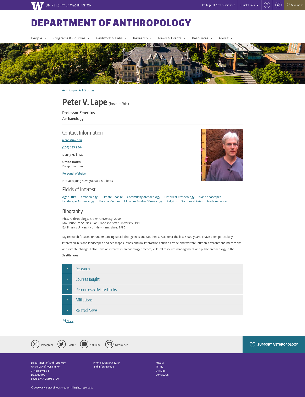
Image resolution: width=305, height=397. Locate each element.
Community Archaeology (143, 197)
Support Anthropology (277, 344)
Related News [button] (86, 310)
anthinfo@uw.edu (103, 366)
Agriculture (69, 197)
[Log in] (267, 5)
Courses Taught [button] (88, 279)
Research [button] (83, 268)
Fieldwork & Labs (109, 38)
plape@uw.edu (72, 140)
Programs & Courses (68, 38)
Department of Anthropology (111, 22)
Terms (159, 366)
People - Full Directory (81, 90)
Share (69, 321)
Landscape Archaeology (78, 201)
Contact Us (162, 374)
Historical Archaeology (179, 197)
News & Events (170, 38)
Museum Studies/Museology (143, 201)
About (223, 38)
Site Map (161, 371)
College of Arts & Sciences (218, 5)
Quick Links (247, 5)
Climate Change (112, 197)
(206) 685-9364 (72, 147)
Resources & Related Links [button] (96, 289)
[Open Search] (278, 5)
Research (140, 38)
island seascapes (210, 197)
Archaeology (89, 197)
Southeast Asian (192, 201)
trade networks (217, 201)
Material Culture (109, 201)
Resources (200, 38)
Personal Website (74, 173)
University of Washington (55, 387)
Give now (297, 5)
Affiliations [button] (84, 299)
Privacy (160, 362)
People (36, 38)
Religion (172, 201)
